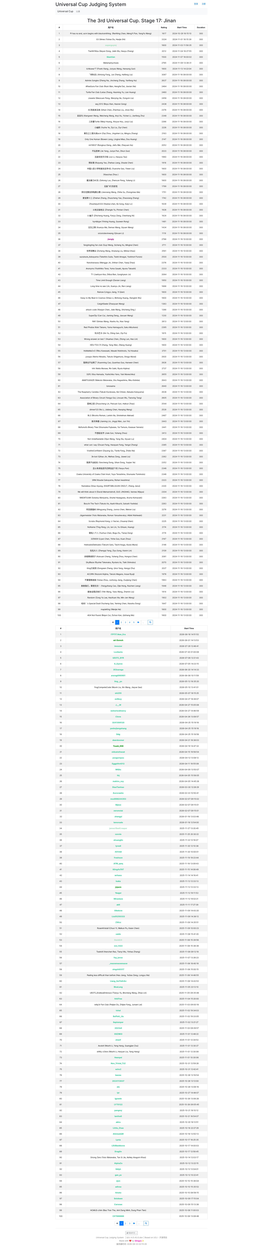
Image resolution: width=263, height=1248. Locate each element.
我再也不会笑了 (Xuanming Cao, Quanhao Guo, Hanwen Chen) (110, 362)
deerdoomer (118, 740)
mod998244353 (118, 799)
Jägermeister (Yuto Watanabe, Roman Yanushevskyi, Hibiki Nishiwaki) (111, 515)
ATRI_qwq (118, 863)
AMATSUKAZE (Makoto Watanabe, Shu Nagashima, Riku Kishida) (111, 380)
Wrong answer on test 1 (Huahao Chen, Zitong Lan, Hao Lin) (111, 339)
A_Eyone (118, 664)
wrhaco (118, 875)
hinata (118, 1192)
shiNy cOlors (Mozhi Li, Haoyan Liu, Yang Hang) (118, 1051)
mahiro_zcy (118, 781)
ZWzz (118, 922)
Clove (118, 716)
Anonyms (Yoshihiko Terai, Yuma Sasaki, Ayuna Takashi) (111, 268)
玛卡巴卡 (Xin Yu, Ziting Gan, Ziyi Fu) (111, 333)
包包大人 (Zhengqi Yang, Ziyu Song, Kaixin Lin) (111, 550)
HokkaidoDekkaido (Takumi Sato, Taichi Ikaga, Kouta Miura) (111, 545)
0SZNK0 (118, 1034)
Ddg (118, 734)
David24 (118, 940)
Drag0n (118, 1151)
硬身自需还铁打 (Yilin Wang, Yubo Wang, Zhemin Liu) (111, 592)
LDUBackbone (118, 1145)
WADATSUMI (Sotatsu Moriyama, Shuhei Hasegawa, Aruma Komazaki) (111, 497)
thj (118, 775)
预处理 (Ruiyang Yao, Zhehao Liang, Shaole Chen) (111, 163)
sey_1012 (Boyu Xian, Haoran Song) (111, 104)
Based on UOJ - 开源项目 (156, 1237)
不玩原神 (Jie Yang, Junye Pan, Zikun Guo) (111, 151)
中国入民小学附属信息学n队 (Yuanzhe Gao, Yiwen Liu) (111, 168)
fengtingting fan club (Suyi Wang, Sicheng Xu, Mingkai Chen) (111, 245)
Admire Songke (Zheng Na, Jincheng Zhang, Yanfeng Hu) (111, 80)
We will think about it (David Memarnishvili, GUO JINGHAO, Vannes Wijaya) (111, 492)
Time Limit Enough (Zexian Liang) (111, 280)
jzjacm (118, 887)
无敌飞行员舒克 (111, 186)
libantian (111, 57)
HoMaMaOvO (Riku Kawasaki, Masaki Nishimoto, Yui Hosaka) (111, 351)
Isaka (118, 881)
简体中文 (132, 1233)
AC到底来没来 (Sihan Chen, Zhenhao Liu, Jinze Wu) (111, 110)
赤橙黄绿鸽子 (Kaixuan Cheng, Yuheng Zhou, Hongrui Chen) (110, 556)
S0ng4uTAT (118, 869)
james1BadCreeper (118, 828)
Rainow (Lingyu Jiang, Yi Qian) (111, 292)
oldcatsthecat (118, 752)
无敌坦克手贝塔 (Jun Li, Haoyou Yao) (111, 157)
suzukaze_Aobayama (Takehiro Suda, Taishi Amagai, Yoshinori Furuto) (111, 257)
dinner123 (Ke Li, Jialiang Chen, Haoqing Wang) (111, 409)
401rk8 (118, 852)
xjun (118, 1181)
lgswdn (118, 1098)
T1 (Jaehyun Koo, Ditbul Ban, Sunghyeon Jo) (111, 274)
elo (118, 1087)
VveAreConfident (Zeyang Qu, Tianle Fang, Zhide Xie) (111, 450)
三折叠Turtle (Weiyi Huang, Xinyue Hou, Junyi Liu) (111, 121)
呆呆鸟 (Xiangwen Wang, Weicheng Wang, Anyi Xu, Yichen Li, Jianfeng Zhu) (111, 116)
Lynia (118, 1140)
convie (118, 834)
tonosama (110, 386)
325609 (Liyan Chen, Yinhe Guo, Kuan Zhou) (111, 539)
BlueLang (118, 987)
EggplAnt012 (118, 763)
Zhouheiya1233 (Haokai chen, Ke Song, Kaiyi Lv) (110, 204)
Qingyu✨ (139, 1240)
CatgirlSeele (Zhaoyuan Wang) (111, 304)
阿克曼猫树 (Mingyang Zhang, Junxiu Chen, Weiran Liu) (110, 509)
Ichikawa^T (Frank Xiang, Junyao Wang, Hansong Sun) (110, 69)
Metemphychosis (110, 63)
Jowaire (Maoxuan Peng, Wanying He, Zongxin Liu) (111, 98)
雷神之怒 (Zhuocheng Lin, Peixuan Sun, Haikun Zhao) (111, 403)
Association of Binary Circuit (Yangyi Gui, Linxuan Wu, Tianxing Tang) (111, 398)
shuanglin (118, 840)
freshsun (118, 857)
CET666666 (118, 1216)
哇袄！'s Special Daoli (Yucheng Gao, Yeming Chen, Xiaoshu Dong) (111, 603)
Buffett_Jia (118, 1016)
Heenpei (118, 1057)
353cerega (118, 669)
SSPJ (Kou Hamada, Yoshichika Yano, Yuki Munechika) (111, 374)
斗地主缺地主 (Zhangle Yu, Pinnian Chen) (111, 210)
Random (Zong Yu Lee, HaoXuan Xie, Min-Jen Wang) (110, 597)
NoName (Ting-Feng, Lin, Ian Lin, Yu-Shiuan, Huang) (110, 527)
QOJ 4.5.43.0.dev (134, 1237)
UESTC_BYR (118, 658)
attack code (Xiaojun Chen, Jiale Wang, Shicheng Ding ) (111, 309)
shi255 (118, 693)
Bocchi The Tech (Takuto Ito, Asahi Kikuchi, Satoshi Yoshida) (111, 503)
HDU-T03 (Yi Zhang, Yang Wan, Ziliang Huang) (111, 345)
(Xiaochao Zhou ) (110, 174)
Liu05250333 (118, 916)
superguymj (111, 45)
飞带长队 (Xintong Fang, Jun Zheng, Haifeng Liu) (111, 74)
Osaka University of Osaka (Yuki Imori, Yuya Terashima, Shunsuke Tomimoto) (110, 474)
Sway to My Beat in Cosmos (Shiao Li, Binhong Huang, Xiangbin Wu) (110, 298)
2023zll (118, 1028)
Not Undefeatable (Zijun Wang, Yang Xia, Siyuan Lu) (111, 439)
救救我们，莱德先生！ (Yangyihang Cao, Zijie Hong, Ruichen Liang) (111, 586)
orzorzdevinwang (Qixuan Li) (111, 233)
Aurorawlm (118, 793)
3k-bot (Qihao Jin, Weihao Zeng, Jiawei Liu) (110, 456)
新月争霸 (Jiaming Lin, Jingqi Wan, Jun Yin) (111, 421)
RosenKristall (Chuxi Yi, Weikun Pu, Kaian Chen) (118, 928)
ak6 (118, 904)
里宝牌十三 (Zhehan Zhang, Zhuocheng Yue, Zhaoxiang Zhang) (111, 198)
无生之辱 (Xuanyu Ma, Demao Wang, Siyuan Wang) (111, 227)
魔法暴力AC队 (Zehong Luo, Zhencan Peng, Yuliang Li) (111, 180)
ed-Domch (118, 640)
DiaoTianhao (118, 787)
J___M (118, 705)
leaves (118, 1075)
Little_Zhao (118, 1128)
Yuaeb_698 (118, 746)
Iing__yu (118, 681)
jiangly (111, 239)
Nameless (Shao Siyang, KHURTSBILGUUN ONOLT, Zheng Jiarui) (111, 486)
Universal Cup (65, 11)
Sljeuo (118, 805)
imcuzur (118, 646)
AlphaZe (118, 1163)
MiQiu (118, 769)
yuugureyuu (118, 758)
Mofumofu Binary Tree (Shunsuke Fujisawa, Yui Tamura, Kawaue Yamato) (110, 427)
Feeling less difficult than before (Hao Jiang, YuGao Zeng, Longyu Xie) (118, 975)
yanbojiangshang (118, 728)
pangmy (118, 1110)
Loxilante (118, 652)
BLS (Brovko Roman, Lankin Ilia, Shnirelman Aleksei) (111, 415)
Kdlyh (118, 1169)
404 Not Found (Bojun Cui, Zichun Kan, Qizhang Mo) (110, 615)
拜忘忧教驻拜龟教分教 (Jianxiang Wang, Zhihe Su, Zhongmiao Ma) (111, 192)
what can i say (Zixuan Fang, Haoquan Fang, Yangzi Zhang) (111, 445)
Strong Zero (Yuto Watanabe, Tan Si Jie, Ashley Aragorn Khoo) (118, 1157)
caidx (118, 934)
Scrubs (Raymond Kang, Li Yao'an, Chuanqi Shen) (111, 521)
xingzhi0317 (118, 969)
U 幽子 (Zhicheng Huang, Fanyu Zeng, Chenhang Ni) (110, 215)
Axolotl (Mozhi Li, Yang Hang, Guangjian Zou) (118, 1046)
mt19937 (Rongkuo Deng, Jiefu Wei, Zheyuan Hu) (111, 145)
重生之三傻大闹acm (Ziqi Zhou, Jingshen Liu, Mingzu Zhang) (111, 133)
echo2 (118, 1069)
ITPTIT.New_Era (118, 634)
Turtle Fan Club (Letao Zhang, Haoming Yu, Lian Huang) (111, 92)
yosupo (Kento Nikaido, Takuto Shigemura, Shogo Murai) (110, 356)
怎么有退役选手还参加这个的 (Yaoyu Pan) (111, 468)
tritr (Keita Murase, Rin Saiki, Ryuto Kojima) (111, 368)
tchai (118, 1010)
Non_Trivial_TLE (118, 1063)
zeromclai (118, 810)
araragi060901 (118, 675)
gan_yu (118, 1175)
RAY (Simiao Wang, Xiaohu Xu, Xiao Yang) (110, 321)
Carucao (118, 1204)
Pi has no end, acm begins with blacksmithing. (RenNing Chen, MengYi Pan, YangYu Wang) (110, 33)
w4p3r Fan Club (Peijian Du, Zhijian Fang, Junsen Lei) (118, 1004)
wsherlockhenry (118, 711)
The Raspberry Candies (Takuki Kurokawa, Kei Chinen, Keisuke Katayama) (111, 392)
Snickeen (118, 1198)
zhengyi (118, 816)
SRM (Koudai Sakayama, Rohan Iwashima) (111, 480)
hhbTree (118, 998)
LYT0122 (118, 1104)
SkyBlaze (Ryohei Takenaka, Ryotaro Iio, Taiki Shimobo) (111, 562)
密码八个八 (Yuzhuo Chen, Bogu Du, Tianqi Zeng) (111, 533)
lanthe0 (118, 1116)
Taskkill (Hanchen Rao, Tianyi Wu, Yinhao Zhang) (118, 951)
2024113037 (118, 1081)
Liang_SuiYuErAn (118, 981)
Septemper (118, 1022)
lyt (118, 1093)
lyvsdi (118, 846)
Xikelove (118, 910)
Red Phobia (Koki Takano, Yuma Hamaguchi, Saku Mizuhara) (111, 327)
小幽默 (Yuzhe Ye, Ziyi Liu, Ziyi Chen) (111, 127)
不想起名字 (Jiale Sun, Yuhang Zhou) (111, 433)
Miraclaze (118, 899)
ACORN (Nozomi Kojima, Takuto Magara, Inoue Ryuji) (111, 574)
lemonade (118, 822)
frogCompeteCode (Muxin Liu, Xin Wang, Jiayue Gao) (118, 687)
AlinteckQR (118, 1134)
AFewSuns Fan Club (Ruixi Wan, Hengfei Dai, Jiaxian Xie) (111, 86)
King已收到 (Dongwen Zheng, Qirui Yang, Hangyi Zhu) (111, 568)
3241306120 (118, 722)
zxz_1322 (118, 946)
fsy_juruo (118, 957)
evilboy (118, 699)
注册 (204, 4)
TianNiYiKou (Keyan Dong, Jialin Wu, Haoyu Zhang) (111, 51)
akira (118, 1122)
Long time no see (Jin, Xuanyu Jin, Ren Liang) (110, 286)
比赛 (78, 11)
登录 (196, 4)
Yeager (118, 893)
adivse (118, 1187)
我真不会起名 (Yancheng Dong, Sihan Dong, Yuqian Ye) (110, 462)
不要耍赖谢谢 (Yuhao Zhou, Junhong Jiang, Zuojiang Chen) (111, 580)
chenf (118, 1040)
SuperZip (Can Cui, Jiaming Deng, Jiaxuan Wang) (111, 315)
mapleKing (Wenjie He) (111, 609)
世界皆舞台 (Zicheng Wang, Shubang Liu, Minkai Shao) (111, 251)
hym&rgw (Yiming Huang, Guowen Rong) (111, 221)
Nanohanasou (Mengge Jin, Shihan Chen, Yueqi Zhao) (111, 262)
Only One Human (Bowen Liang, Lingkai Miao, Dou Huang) (111, 139)
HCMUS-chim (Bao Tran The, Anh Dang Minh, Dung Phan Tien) (118, 1210)
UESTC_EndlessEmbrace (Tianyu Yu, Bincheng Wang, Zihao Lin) (118, 993)
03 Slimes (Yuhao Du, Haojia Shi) (110, 39)
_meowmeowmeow (118, 963)
